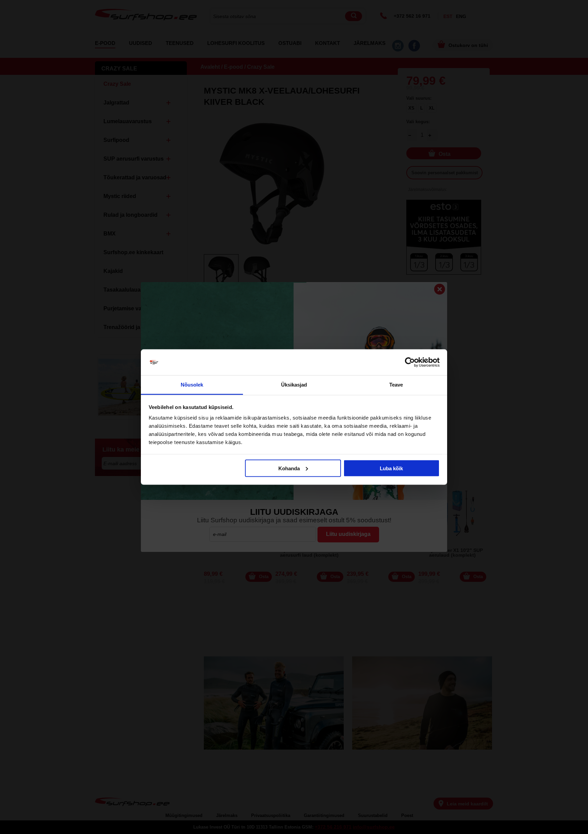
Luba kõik (391, 468)
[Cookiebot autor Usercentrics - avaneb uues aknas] (410, 362)
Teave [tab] (396, 385)
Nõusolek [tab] (192, 385)
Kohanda (289, 468)
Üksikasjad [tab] (294, 385)
